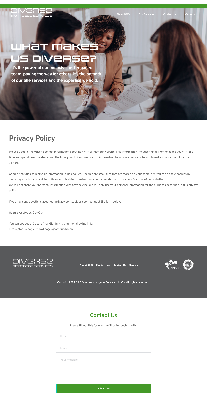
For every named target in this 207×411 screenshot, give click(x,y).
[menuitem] (123, 14)
